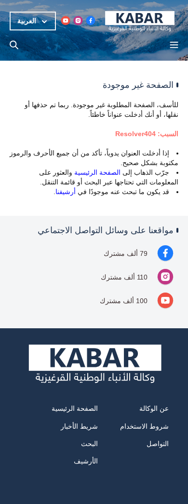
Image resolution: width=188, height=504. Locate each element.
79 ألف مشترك (126, 253)
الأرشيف (86, 461)
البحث (89, 444)
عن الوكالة (154, 408)
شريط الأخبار (79, 426)
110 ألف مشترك (124, 277)
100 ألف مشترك (124, 301)
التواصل (158, 444)
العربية (26, 21)
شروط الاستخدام (144, 426)
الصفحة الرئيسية (97, 172)
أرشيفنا (65, 192)
